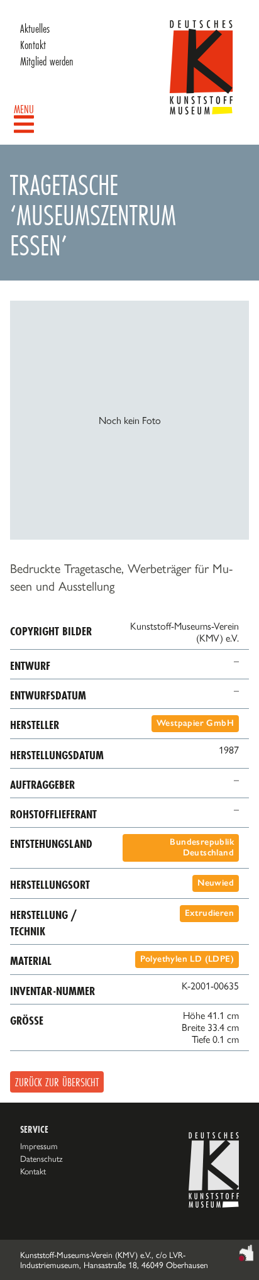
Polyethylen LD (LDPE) (187, 959)
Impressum (39, 1146)
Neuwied (215, 882)
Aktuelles (35, 28)
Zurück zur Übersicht (57, 1082)
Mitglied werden (47, 61)
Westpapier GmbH (195, 723)
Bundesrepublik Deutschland (202, 847)
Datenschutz (41, 1159)
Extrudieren (209, 913)
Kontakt (33, 44)
